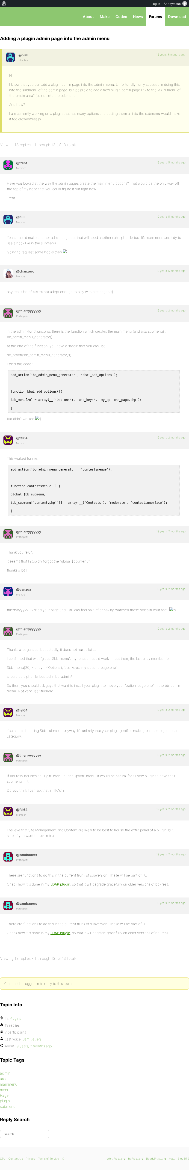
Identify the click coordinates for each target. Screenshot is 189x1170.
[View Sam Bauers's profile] (8, 857)
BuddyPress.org (156, 1158)
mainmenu (8, 1084)
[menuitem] (4, 3)
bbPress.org (7, 16)
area (3, 1078)
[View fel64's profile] (8, 440)
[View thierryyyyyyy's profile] (8, 313)
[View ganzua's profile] (8, 591)
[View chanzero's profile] (8, 273)
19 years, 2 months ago (171, 310)
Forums (155, 16)
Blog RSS (183, 1158)
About (88, 16)
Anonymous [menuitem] (172, 4)
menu (4, 1089)
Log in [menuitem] (155, 4)
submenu (7, 1106)
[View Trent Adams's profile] (8, 165)
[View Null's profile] (10, 57)
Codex (121, 16)
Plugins (15, 1018)
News (138, 16)
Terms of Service (48, 1158)
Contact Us (15, 1158)
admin (5, 1073)
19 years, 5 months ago (171, 162)
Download (177, 16)
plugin (5, 1101)
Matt (172, 1158)
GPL (2, 1158)
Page (4, 1095)
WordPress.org (116, 1158)
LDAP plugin (60, 884)
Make (104, 16)
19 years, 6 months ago (170, 54)
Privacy (30, 1158)
